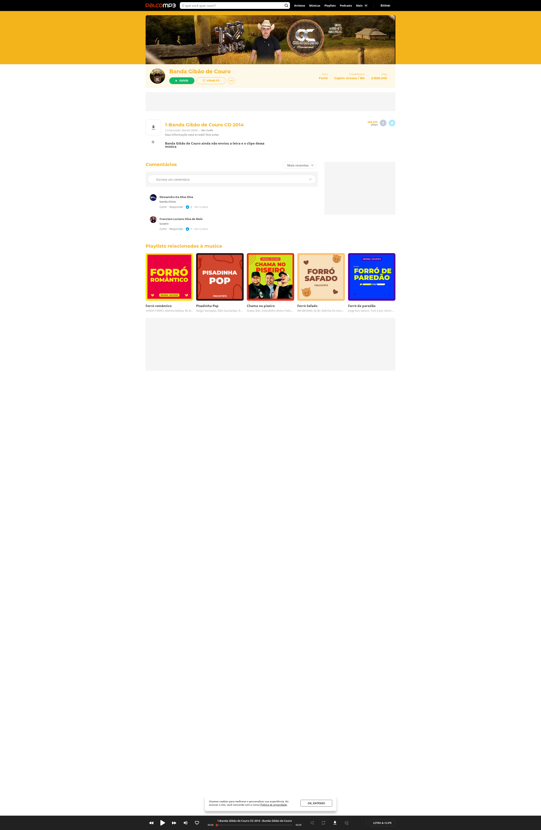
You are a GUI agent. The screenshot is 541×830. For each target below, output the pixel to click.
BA (362, 78)
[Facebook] (383, 123)
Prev (151, 823)
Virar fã (213, 80)
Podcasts (346, 5)
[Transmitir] (357, 823)
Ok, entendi (316, 803)
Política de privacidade (273, 805)
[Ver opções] (231, 80)
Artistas (299, 5)
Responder (176, 207)
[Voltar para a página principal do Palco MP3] (162, 5)
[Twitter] (392, 123)
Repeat (323, 823)
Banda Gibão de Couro (200, 71)
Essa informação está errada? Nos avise (192, 134)
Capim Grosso (345, 78)
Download (335, 823)
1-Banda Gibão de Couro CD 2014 (238, 821)
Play (162, 823)
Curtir (163, 207)
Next (174, 823)
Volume (185, 823)
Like (197, 823)
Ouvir (183, 80)
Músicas (314, 5)
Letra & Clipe (382, 823)
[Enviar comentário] (311, 179)
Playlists (330, 5)
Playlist (346, 823)
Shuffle (312, 823)
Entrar (385, 5)
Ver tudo (207, 130)
